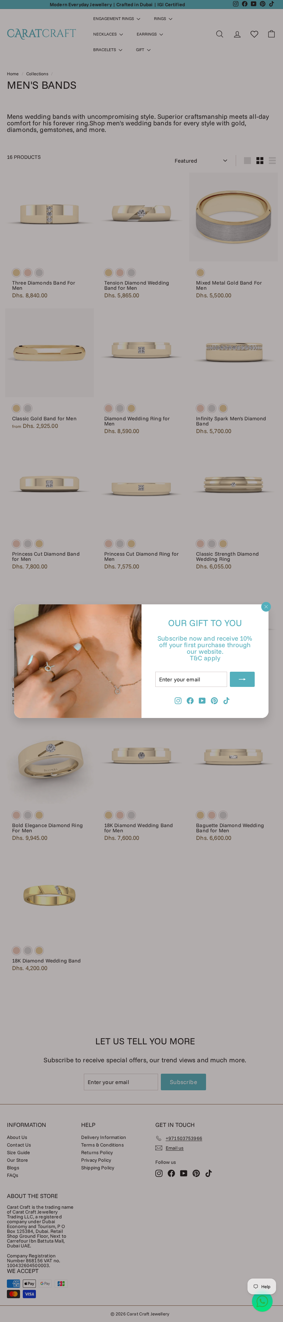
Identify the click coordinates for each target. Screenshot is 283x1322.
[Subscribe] (242, 679)
